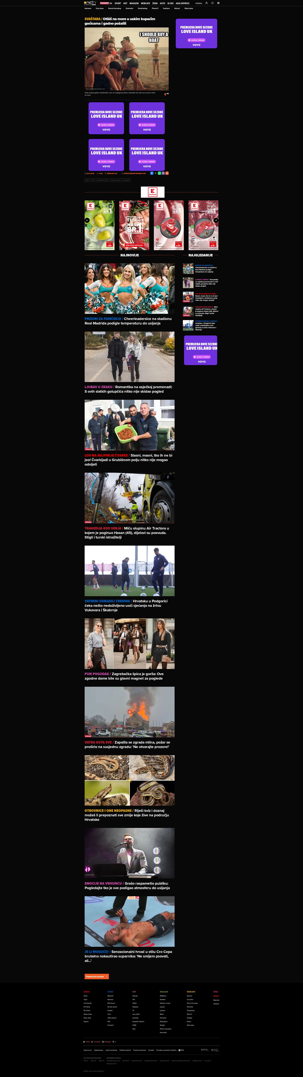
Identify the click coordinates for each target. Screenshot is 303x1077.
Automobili (163, 1032)
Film (133, 999)
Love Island (136, 1014)
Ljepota (162, 1007)
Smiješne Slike (102, 180)
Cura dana (100, 8)
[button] (87, 220)
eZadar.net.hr (197, 1060)
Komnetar (129, 8)
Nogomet (111, 996)
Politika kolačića (125, 1050)
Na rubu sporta (112, 1007)
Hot (125, 3)
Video (216, 995)
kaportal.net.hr (137, 1060)
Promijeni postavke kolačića (166, 1050)
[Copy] (167, 173)
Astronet (88, 8)
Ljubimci (162, 1010)
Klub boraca (111, 1003)
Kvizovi (177, 8)
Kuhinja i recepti (165, 1003)
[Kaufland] (151, 192)
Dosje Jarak (87, 1018)
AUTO (162, 3)
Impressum (88, 1050)
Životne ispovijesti (165, 1029)
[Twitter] (155, 173)
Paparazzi (135, 1007)
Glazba (134, 1003)
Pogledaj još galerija (95, 976)
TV (133, 1010)
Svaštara (166, 8)
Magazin (134, 3)
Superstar (135, 1018)
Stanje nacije (88, 1014)
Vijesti (85, 996)
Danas (87, 991)
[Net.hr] (215, 1050)
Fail (93, 180)
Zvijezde (135, 996)
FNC (109, 1021)
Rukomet (110, 999)
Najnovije (216, 1000)
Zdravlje (162, 1025)
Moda (161, 1014)
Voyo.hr (101, 1060)
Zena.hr (93, 1060)
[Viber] (163, 173)
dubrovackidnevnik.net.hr (181, 1060)
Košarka (110, 1010)
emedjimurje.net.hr (113, 1060)
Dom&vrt (162, 999)
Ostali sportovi (112, 1018)
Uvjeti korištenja (111, 1050)
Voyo (134, 1029)
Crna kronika (87, 1003)
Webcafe (145, 3)
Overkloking (142, 8)
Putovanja (163, 1018)
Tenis (109, 1014)
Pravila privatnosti (139, 1050)
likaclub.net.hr (112, 1063)
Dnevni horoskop (114, 8)
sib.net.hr (126, 1060)
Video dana (189, 8)
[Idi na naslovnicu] (91, 5)
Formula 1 (111, 1025)
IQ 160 (170, 3)
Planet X (155, 8)
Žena (155, 3)
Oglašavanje (98, 1050)
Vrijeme (86, 1021)
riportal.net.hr (164, 1060)
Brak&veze (163, 996)
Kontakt (151, 1050)
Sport (118, 3)
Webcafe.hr (112, 173)
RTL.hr (86, 1060)
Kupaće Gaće (115, 180)
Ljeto (87, 180)
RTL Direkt (87, 1010)
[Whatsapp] (159, 173)
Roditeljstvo (163, 1021)
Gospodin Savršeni (138, 1021)
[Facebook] (152, 173)
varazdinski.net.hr (151, 1060)
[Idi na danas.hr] (106, 3)
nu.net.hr (208, 1060)
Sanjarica (216, 1004)
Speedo (126, 180)
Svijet (85, 999)
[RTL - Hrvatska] (205, 1050)
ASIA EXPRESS (182, 3)
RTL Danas (87, 1007)
